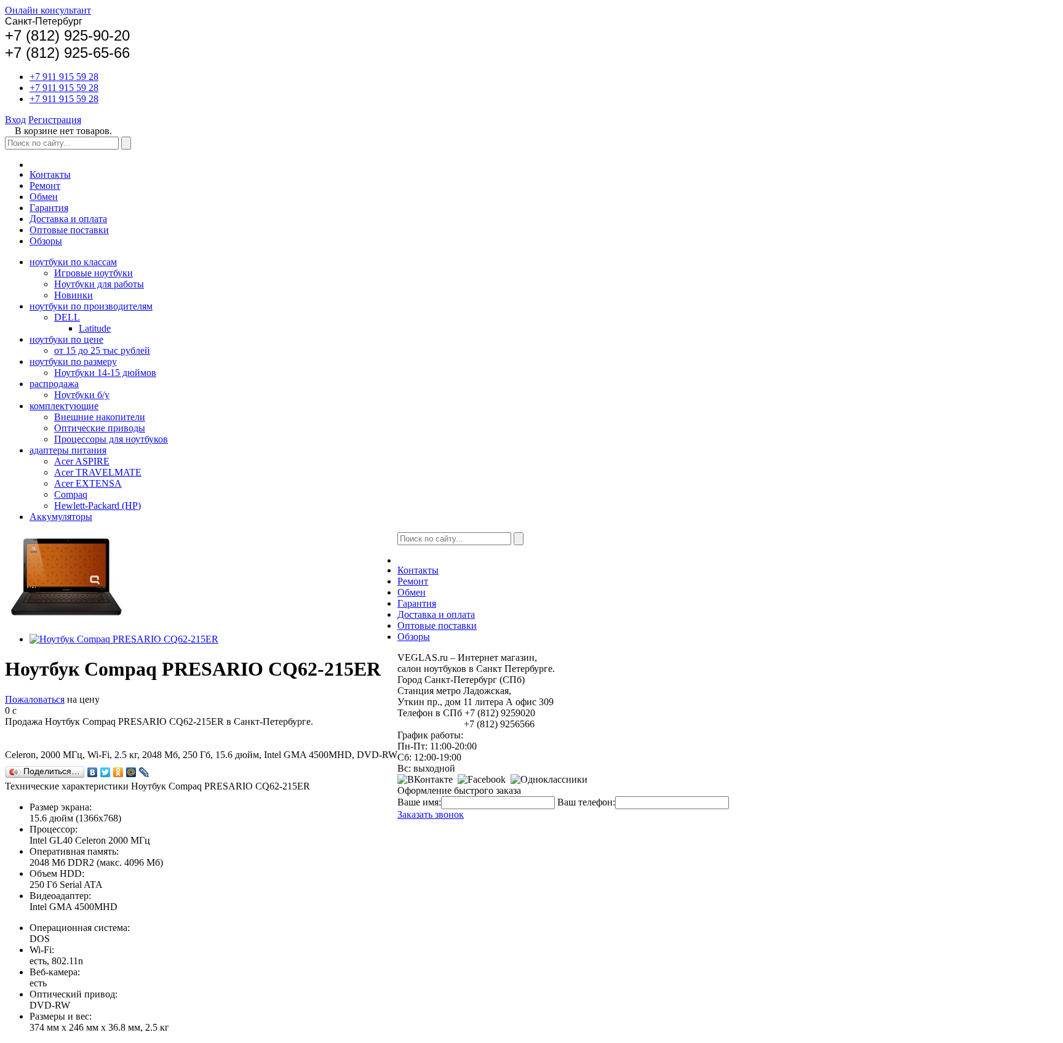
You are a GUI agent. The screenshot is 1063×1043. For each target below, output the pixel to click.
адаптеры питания (68, 450)
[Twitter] (105, 772)
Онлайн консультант (48, 10)
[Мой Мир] (131, 772)
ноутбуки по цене (66, 339)
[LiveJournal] (144, 772)
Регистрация (54, 119)
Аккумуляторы (61, 516)
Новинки (73, 295)
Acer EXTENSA (88, 483)
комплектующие (64, 406)
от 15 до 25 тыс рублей (102, 350)
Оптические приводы (99, 428)
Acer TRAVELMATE (97, 472)
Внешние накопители (99, 417)
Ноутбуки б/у (81, 395)
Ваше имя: (419, 802)
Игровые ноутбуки (93, 273)
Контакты (50, 174)
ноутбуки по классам (73, 262)
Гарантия (49, 207)
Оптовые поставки (69, 230)
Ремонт (45, 185)
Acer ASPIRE (81, 461)
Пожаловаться (35, 699)
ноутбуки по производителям (91, 306)
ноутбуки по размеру (73, 361)
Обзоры (46, 241)
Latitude (95, 328)
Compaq (70, 494)
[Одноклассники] (118, 772)
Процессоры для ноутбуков (111, 439)
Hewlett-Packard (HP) (97, 505)
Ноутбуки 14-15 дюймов (105, 372)
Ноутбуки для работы (99, 284)
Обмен (44, 196)
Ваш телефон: (586, 802)
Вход (15, 119)
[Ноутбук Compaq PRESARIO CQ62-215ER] (124, 639)
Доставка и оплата (68, 219)
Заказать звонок (430, 814)
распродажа (54, 383)
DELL (67, 317)
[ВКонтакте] (92, 772)
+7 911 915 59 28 (64, 76)
